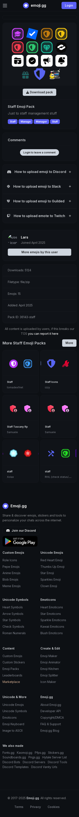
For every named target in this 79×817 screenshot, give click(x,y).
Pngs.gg (34, 757)
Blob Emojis (10, 579)
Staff (13, 121)
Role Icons (10, 560)
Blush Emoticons (51, 633)
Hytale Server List (54, 757)
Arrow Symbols (13, 613)
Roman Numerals (14, 633)
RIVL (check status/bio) (59, 476)
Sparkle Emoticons (53, 620)
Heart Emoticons (51, 607)
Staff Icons (51, 381)
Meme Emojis (12, 586)
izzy (47, 387)
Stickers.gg (56, 752)
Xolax (10, 476)
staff (9, 471)
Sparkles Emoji (50, 579)
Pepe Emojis (11, 566)
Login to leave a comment (39, 152)
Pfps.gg (40, 752)
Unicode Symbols (15, 711)
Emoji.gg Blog (49, 730)
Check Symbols (13, 626)
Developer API (50, 711)
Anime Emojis (11, 573)
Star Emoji (47, 573)
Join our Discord (23, 530)
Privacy (35, 807)
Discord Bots (11, 762)
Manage (26, 121)
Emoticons (10, 717)
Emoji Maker (48, 656)
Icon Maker (48, 682)
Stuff (55, 121)
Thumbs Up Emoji (52, 566)
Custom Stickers (14, 662)
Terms (18, 807)
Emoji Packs (11, 669)
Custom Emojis (12, 656)
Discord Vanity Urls (44, 767)
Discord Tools (57, 762)
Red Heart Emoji (51, 560)
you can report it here (43, 333)
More (69, 343)
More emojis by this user (39, 252)
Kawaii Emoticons (52, 626)
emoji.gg (38, 5)
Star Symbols (12, 620)
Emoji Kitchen (49, 669)
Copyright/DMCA (52, 717)
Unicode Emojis (13, 704)
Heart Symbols (13, 607)
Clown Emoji (48, 586)
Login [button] (69, 5)
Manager (41, 121)
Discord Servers (34, 762)
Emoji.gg (18, 506)
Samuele (12, 432)
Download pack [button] (41, 92)
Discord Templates (16, 767)
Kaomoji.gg (24, 752)
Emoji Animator (50, 662)
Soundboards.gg (14, 757)
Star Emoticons (50, 613)
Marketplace (11, 682)
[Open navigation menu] (5, 5)
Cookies (54, 807)
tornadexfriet (15, 387)
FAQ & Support (50, 724)
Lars (24, 237)
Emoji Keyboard (13, 724)
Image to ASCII (13, 730)
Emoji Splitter (49, 675)
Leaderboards (12, 675)
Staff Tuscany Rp (17, 426)
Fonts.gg (8, 752)
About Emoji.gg (50, 704)
